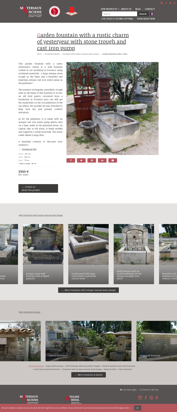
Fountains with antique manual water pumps (81, 54)
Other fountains (125, 369)
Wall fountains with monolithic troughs (83, 366)
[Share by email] (112, 160)
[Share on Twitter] (81, 160)
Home (39, 54)
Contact (150, 8)
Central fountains (57, 355)
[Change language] (153, 14)
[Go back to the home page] (31, 11)
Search (143, 13)
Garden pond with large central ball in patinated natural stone (84, 276)
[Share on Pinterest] (91, 160)
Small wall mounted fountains (47, 369)
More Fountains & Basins (90, 374)
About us (126, 8)
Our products (109, 8)
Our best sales (129, 389)
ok (138, 408)
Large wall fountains (150, 355)
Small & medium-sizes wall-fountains (118, 366)
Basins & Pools (110, 369)
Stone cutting (117, 18)
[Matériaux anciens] (41, 399)
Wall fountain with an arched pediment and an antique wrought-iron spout (129, 275)
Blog (138, 8)
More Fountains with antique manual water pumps (90, 290)
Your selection (146, 18)
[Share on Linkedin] (102, 160)
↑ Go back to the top (148, 389)
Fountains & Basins (52, 54)
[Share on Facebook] (70, 160)
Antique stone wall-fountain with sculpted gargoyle (37, 276)
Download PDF (29, 149)
